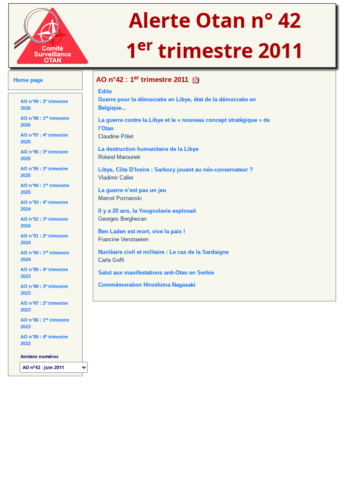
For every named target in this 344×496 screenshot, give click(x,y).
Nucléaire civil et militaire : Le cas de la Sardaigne (163, 252)
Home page (28, 80)
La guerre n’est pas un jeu (132, 190)
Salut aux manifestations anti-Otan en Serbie (156, 272)
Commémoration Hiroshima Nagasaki (146, 285)
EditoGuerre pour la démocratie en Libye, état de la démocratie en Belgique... (177, 99)
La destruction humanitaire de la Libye (148, 149)
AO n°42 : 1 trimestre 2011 (142, 79)
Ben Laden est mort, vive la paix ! (141, 231)
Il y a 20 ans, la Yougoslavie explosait (147, 211)
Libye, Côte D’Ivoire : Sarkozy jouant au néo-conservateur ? (175, 169)
